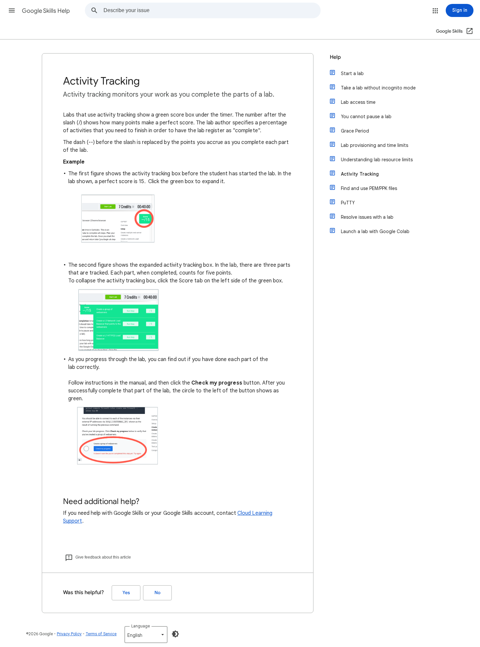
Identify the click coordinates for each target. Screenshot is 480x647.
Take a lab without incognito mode (378, 88)
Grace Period (355, 131)
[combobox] (212, 10)
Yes (126, 592)
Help (335, 57)
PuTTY (348, 203)
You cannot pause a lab (366, 116)
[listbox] (146, 634)
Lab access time (358, 102)
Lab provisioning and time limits (374, 145)
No (157, 592)
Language (140, 625)
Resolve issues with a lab (367, 217)
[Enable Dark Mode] (175, 634)
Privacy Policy (69, 633)
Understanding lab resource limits (377, 160)
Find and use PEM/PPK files (369, 188)
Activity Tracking (360, 174)
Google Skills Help (46, 10)
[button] (12, 10)
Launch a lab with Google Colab (375, 231)
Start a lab (352, 73)
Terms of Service (101, 633)
